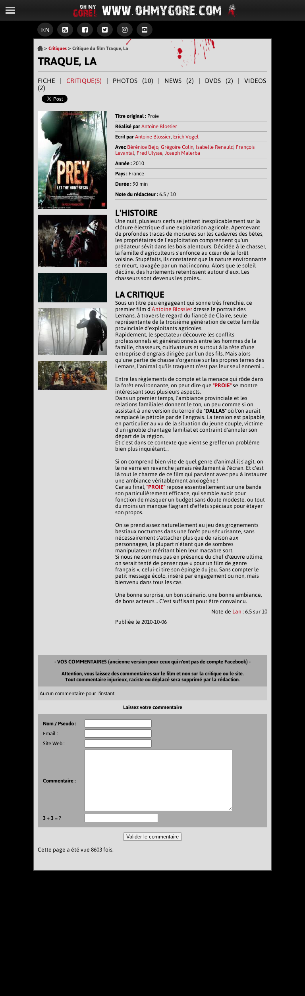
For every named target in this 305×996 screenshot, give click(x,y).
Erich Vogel (186, 137)
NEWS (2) (179, 80)
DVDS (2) (219, 80)
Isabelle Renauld (215, 147)
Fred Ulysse (149, 153)
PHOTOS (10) (133, 80)
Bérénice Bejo (142, 147)
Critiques (57, 48)
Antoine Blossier (159, 126)
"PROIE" (222, 385)
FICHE (46, 80)
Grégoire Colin (177, 147)
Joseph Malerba (182, 153)
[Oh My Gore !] (40, 48)
